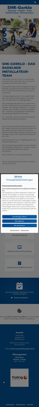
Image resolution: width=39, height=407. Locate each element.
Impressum (25, 230)
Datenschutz (14, 230)
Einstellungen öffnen (19, 217)
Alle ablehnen (19, 221)
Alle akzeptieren (19, 225)
